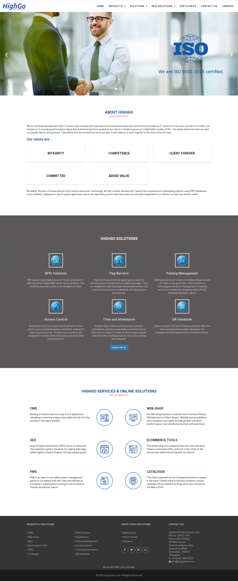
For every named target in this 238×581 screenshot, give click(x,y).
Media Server (129, 533)
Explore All (117, 347)
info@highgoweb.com (183, 561)
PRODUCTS (116, 6)
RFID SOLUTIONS (162, 6)
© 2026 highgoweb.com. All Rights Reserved (119, 575)
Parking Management (182, 273)
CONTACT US (209, 6)
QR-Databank (182, 319)
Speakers (128, 541)
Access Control (55, 319)
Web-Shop (155, 408)
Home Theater (130, 537)
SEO (33, 440)
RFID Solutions (56, 273)
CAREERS (227, 6)
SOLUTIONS (137, 6)
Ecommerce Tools (162, 440)
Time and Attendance (119, 319)
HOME (100, 6)
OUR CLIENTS (188, 6)
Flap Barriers (119, 273)
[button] (6, 54)
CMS (33, 408)
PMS (33, 472)
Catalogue (156, 472)
